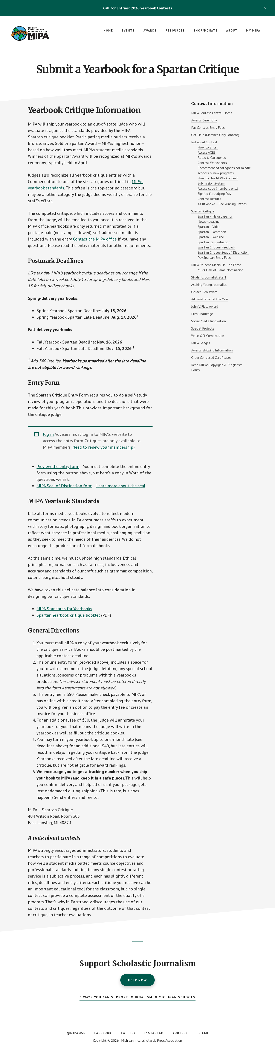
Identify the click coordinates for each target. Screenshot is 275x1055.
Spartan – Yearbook (212, 232)
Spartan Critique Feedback (216, 247)
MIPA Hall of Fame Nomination (220, 270)
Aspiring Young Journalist (209, 284)
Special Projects (202, 328)
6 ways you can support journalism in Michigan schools (137, 997)
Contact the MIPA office (95, 239)
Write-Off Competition (207, 335)
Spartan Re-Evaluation (214, 242)
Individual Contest (204, 142)
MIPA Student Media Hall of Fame (216, 265)
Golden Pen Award (204, 292)
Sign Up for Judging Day (214, 193)
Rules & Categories (212, 157)
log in (48, 434)
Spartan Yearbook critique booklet (68, 615)
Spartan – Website (211, 237)
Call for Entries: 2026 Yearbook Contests (137, 8)
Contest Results (209, 199)
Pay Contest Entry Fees (208, 127)
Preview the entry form (58, 466)
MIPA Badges (200, 343)
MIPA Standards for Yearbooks (64, 609)
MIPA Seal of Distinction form (64, 486)
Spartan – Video (209, 226)
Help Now (137, 980)
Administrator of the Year (209, 299)
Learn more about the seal (120, 486)
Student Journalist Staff (208, 277)
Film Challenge (202, 314)
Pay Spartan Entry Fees (214, 257)
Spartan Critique (202, 211)
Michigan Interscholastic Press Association (43, 33)
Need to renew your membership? (103, 447)
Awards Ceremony (204, 120)
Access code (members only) (218, 188)
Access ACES (206, 152)
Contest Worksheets (212, 162)
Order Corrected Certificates (211, 357)
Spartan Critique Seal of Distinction (223, 252)
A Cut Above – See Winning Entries (222, 204)
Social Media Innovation (208, 321)
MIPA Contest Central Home (211, 113)
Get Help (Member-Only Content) (215, 135)
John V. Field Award (204, 306)
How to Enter (208, 147)
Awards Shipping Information (212, 350)
